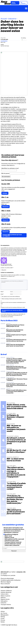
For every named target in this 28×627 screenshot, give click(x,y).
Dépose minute (5, 599)
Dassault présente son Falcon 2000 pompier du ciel (15, 325)
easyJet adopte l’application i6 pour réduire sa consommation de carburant (16, 385)
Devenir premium (14, 3)
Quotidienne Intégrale (11, 534)
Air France (4, 613)
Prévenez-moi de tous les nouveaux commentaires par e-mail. (13, 303)
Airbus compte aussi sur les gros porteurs (16, 335)
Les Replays (4, 575)
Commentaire (4, 278)
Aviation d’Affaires (6, 590)
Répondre (4, 270)
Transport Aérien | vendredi (13, 542)
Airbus (3, 611)
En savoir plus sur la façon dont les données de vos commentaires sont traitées (13, 315)
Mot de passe (5, 173)
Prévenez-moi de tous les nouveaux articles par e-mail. (13, 307)
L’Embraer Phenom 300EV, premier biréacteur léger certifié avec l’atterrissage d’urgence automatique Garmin (16, 361)
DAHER (2, 44)
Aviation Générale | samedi (13, 543)
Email (2, 294)
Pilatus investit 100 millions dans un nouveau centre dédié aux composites (16, 391)
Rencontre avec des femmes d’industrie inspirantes (14, 330)
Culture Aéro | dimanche (12, 545)
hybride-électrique (5, 45)
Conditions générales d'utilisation (11, 580)
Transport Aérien (10, 371)
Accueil (4, 19)
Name (2, 291)
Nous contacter (5, 583)
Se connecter (23, 3)
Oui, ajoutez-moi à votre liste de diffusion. (11, 296)
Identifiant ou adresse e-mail (10, 168)
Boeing (3, 616)
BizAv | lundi (8, 536)
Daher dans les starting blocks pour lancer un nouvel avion (15, 345)
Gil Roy (24, 38)
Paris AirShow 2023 (9, 321)
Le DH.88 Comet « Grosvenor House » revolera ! (16, 379)
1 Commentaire (4, 40)
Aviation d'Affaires (10, 357)
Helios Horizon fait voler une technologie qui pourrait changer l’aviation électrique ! (16, 368)
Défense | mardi (9, 537)
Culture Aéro (4, 594)
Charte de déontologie (7, 578)
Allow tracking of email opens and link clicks (11, 298)
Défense (8, 338)
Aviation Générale (10, 364)
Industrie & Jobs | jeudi (12, 540)
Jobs (7, 328)
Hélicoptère (4, 601)
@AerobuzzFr (5, 572)
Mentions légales (6, 582)
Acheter (4, 193)
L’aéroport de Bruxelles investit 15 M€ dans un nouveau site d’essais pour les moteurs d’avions (16, 374)
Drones (3, 620)
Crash (2, 618)
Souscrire (5, 206)
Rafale (3, 622)
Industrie (12, 19)
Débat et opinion (5, 596)
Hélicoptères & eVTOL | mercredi (14, 539)
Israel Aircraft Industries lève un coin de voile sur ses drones (16, 340)
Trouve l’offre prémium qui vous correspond (12, 235)
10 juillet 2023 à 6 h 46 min (6, 265)
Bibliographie (4, 615)
